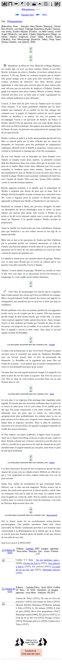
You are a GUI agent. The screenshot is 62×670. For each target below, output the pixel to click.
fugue (51, 463)
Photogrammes (14, 21)
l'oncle (51, 345)
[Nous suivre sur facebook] (24, 664)
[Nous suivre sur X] (31, 664)
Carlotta (29, 548)
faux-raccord (51, 515)
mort (51, 394)
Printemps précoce (51, 569)
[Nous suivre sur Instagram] (37, 664)
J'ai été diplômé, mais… (48, 560)
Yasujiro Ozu (27, 14)
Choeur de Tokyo (31, 563)
